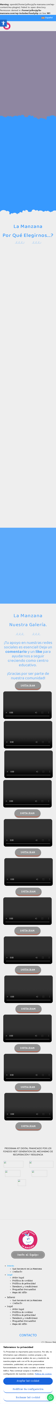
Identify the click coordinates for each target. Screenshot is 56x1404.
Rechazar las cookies (28, 1397)
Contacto (17, 1271)
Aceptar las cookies (28, 1380)
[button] (3, 23)
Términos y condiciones (25, 1286)
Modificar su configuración (28, 1389)
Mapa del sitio (19, 1292)
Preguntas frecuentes (24, 1289)
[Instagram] (9, 18)
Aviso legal (18, 1277)
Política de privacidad (23, 1283)
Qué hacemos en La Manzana (27, 1268)
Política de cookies (43, 1374)
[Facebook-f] (4, 18)
